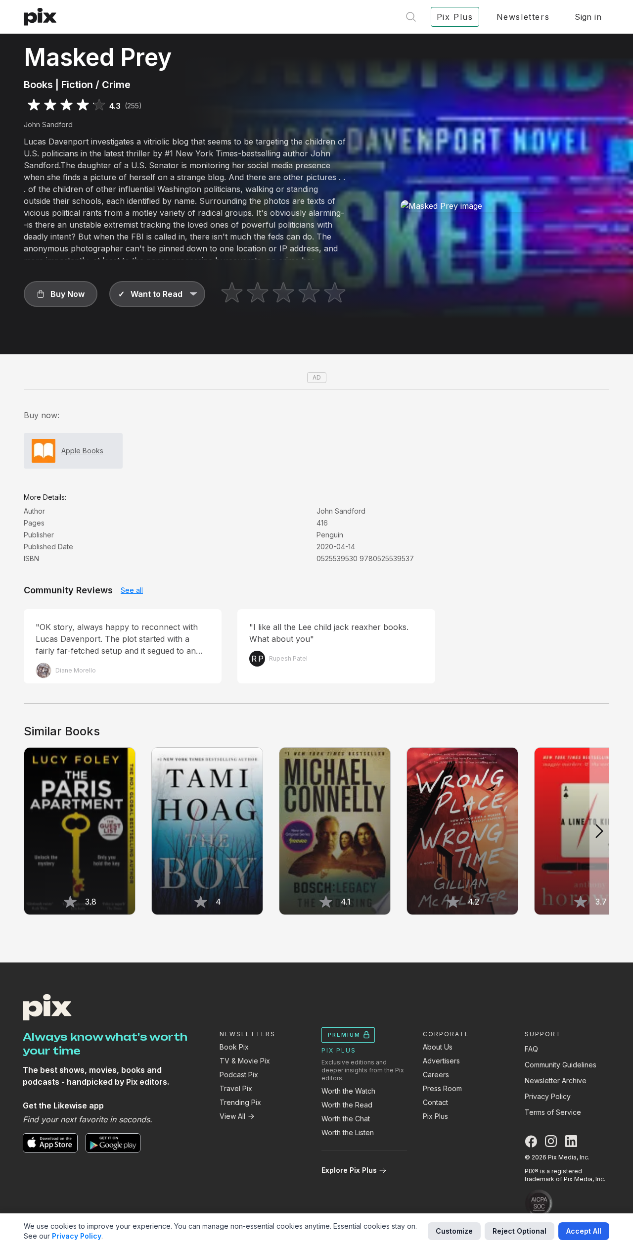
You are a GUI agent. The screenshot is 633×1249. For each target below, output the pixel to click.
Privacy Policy (548, 1096)
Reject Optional (519, 1231)
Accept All (583, 1231)
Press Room (442, 1088)
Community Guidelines (560, 1064)
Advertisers (441, 1061)
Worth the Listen (347, 1132)
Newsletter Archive (556, 1080)
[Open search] (411, 17)
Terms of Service (553, 1112)
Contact (435, 1102)
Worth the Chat (345, 1118)
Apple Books (82, 450)
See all (132, 590)
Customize (454, 1231)
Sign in (588, 17)
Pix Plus (435, 1116)
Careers (436, 1074)
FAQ (531, 1049)
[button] (60, 294)
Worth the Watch (348, 1091)
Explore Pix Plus (349, 1170)
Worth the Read (346, 1105)
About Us (437, 1047)
